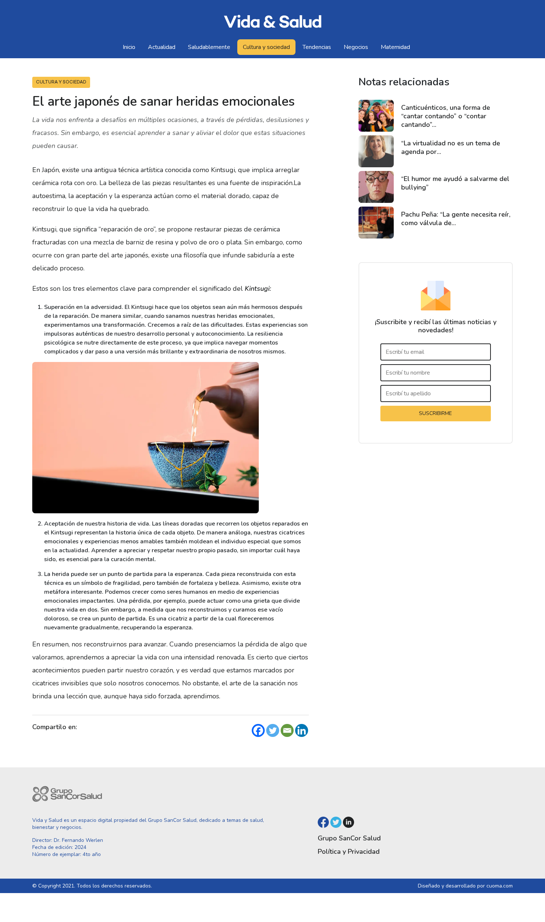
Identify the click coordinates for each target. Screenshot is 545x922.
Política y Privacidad (349, 851)
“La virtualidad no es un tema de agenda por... (450, 147)
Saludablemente (209, 47)
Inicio (129, 47)
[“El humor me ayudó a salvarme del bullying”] (376, 187)
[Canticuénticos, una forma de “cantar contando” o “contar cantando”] (376, 116)
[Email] (287, 730)
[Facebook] (258, 730)
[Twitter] (272, 730)
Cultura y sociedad (266, 47)
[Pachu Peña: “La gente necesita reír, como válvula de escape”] (376, 222)
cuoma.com (499, 885)
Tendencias (317, 47)
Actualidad (161, 47)
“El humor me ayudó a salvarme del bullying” (455, 183)
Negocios (356, 47)
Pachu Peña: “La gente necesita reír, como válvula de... (456, 218)
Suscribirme (435, 413)
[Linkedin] (301, 730)
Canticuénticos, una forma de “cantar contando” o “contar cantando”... (445, 116)
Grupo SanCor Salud (349, 838)
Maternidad (395, 47)
